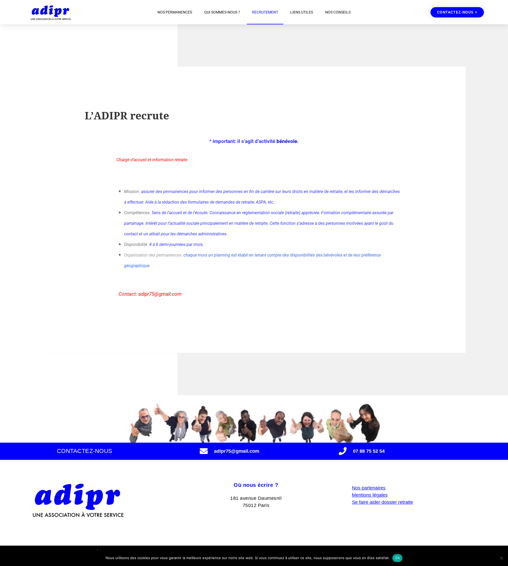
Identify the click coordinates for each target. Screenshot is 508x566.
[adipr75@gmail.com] (204, 451)
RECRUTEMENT (265, 12)
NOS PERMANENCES (174, 12)
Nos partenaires (368, 488)
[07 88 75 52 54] (343, 451)
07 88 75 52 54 (369, 451)
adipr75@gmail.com (236, 451)
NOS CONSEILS (338, 12)
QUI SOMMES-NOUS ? (222, 12)
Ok (397, 558)
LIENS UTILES (301, 12)
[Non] (501, 558)
